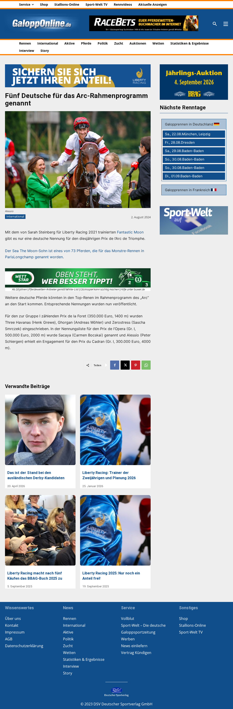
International (15, 216)
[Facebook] (114, 365)
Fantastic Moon (130, 232)
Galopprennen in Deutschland (189, 124)
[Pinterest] (135, 365)
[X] (125, 365)
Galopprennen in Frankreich (188, 190)
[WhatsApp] (146, 365)
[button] (214, 24)
